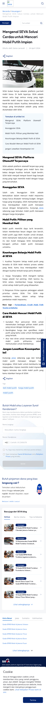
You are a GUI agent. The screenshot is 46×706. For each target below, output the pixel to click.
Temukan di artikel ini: (15, 116)
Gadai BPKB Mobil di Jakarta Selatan (15, 624)
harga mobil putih (26, 388)
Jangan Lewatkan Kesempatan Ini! (19, 149)
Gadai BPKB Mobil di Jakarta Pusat (15, 643)
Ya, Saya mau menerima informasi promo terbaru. (24, 450)
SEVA (40, 208)
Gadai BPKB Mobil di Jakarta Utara (15, 629)
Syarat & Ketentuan (25, 454)
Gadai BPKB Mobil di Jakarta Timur (15, 634)
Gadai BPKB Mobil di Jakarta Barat (15, 638)
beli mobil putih (10, 388)
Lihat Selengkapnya (21, 650)
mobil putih (8, 393)
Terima (33, 700)
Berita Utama (19, 517)
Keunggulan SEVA (12, 128)
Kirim (23, 464)
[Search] (41, 23)
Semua (7, 517)
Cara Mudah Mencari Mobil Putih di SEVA (23, 143)
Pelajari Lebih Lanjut (11, 501)
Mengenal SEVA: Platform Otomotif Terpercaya (23, 121)
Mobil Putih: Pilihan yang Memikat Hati (21, 133)
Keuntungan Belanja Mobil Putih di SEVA (22, 138)
